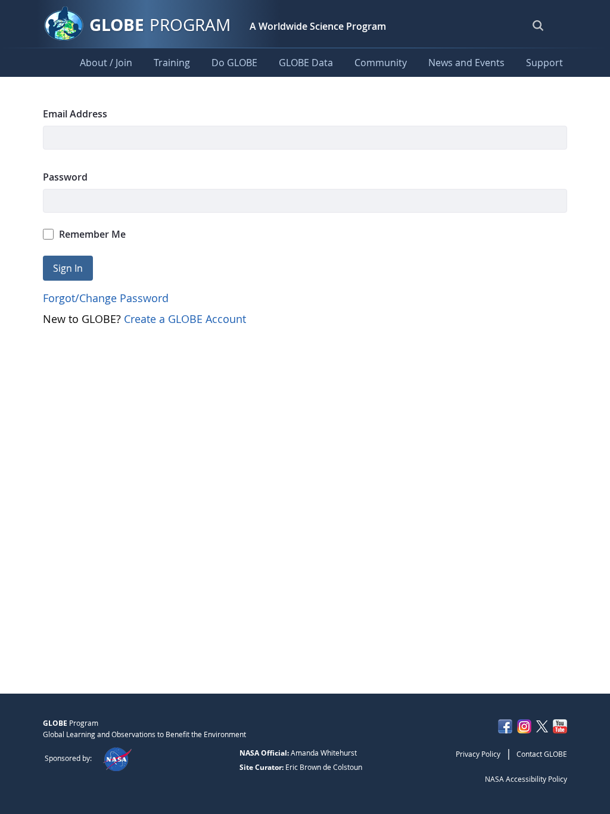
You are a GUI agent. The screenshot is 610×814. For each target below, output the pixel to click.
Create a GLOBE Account (185, 319)
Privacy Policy (478, 754)
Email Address (75, 113)
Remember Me (92, 234)
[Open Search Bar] (538, 25)
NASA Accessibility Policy (526, 779)
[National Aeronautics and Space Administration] (117, 758)
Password (65, 177)
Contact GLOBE (541, 754)
